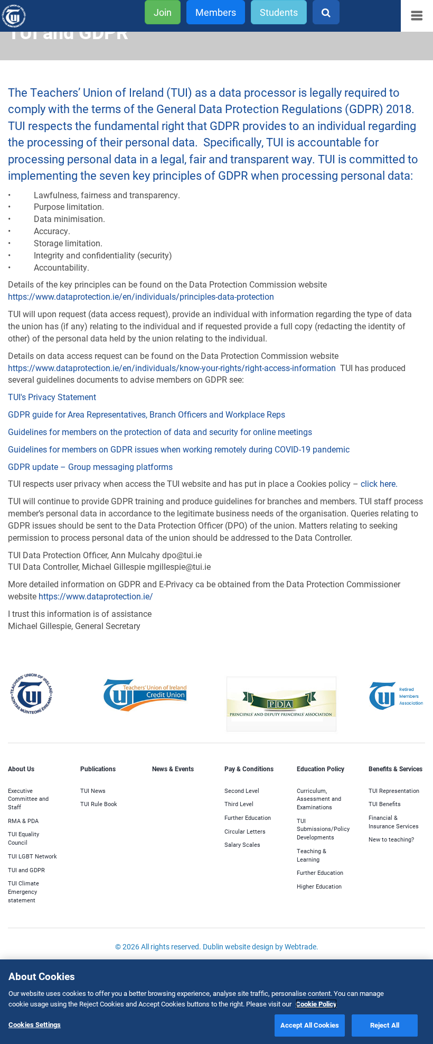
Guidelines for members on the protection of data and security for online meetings (161, 431)
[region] (216, 1001)
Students (279, 12)
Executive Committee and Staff (28, 799)
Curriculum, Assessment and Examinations (319, 799)
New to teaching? (391, 839)
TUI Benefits (385, 804)
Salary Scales (242, 844)
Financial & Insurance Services (394, 822)
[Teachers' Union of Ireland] (29, 16)
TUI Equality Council (23, 838)
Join (163, 12)
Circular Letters (245, 831)
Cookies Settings (34, 1024)
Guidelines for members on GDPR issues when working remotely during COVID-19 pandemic (180, 449)
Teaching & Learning (311, 855)
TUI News (93, 790)
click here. (380, 483)
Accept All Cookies (309, 1025)
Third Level (238, 804)
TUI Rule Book (98, 804)
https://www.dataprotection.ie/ (98, 596)
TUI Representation (394, 790)
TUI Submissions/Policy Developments (323, 829)
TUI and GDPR (26, 870)
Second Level (241, 790)
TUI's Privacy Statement (52, 396)
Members (215, 12)
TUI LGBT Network (32, 856)
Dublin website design (238, 946)
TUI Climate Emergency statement (23, 891)
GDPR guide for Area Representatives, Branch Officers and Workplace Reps (146, 414)
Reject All (384, 1025)
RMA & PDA (23, 821)
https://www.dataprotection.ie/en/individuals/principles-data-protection (143, 296)
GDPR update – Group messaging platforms (91, 466)
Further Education (247, 817)
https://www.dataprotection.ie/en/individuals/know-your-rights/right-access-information (172, 367)
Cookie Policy (316, 1004)
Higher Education (319, 886)
